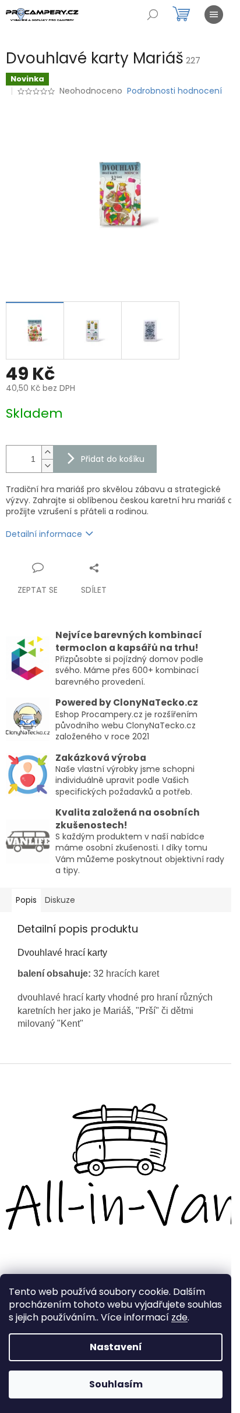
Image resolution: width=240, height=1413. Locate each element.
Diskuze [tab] (60, 900)
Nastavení (116, 1347)
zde (179, 1317)
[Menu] (213, 14)
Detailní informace (44, 534)
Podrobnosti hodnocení (174, 91)
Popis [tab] (26, 900)
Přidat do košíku (112, 459)
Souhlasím (116, 1384)
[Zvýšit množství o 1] (47, 452)
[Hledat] (152, 14)
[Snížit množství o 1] (47, 465)
